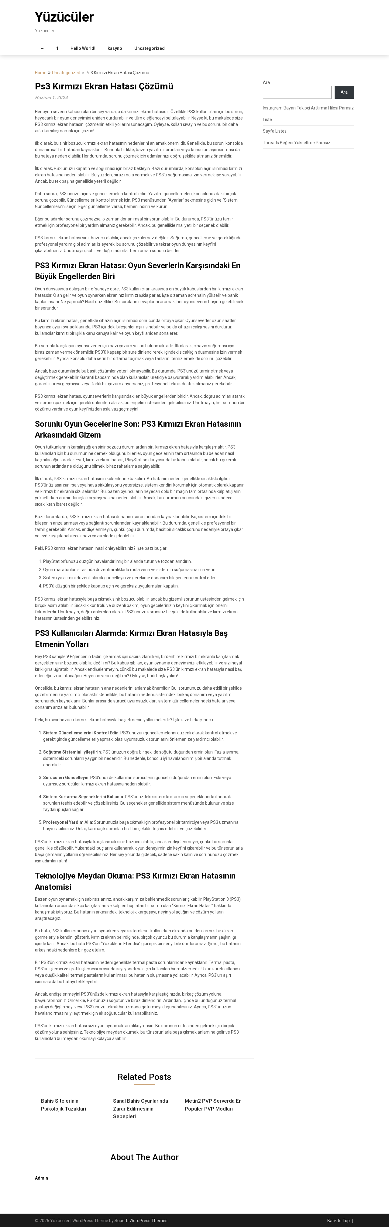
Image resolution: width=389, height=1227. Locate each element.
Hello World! (83, 48)
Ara (266, 82)
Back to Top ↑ (340, 1220)
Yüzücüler (64, 17)
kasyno (115, 48)
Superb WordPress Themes (141, 1220)
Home (40, 72)
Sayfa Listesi (275, 131)
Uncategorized (149, 48)
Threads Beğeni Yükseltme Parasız (296, 142)
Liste (267, 119)
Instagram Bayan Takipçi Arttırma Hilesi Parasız (308, 108)
